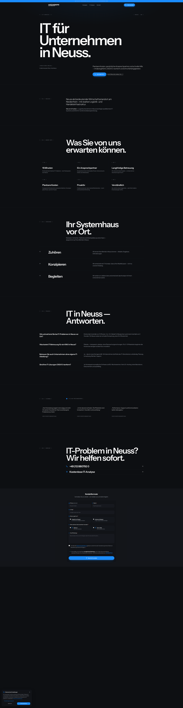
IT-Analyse (92, 5)
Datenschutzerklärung (17, 698)
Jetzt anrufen (130, 5)
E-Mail (72, 509)
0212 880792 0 (100, 74)
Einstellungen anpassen (9, 700)
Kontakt (99, 5)
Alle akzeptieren (23, 703)
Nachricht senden (92, 558)
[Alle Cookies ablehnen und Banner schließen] (30, 692)
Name (95, 503)
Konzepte (85, 5)
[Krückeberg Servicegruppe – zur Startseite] (53, 5)
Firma (73, 503)
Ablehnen (10, 703)
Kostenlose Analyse (114, 74)
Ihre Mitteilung (74, 533)
